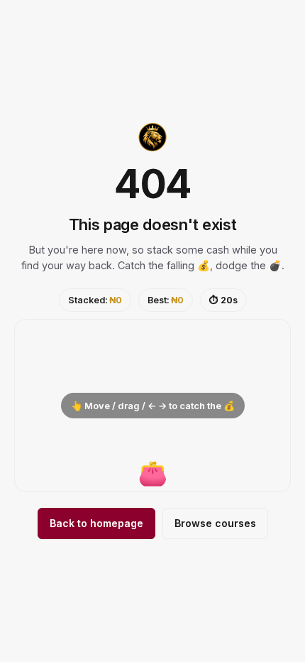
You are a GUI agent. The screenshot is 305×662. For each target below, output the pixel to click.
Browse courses (215, 523)
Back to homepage (96, 523)
